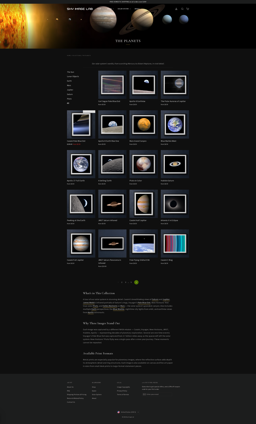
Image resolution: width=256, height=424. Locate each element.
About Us (70, 387)
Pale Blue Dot (144, 302)
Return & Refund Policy (75, 398)
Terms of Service (123, 394)
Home (69, 55)
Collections (76, 55)
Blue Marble (118, 309)
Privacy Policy (122, 391)
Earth (69, 81)
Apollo (91, 312)
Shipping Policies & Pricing (76, 394)
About (137, 9)
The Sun (70, 72)
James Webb (89, 302)
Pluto (69, 99)
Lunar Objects (73, 76)
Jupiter (70, 90)
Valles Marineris (110, 305)
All (68, 103)
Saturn (70, 94)
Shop (99, 9)
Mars (69, 85)
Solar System (123, 9)
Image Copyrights (123, 387)
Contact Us (71, 402)
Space (109, 9)
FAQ (68, 391)
